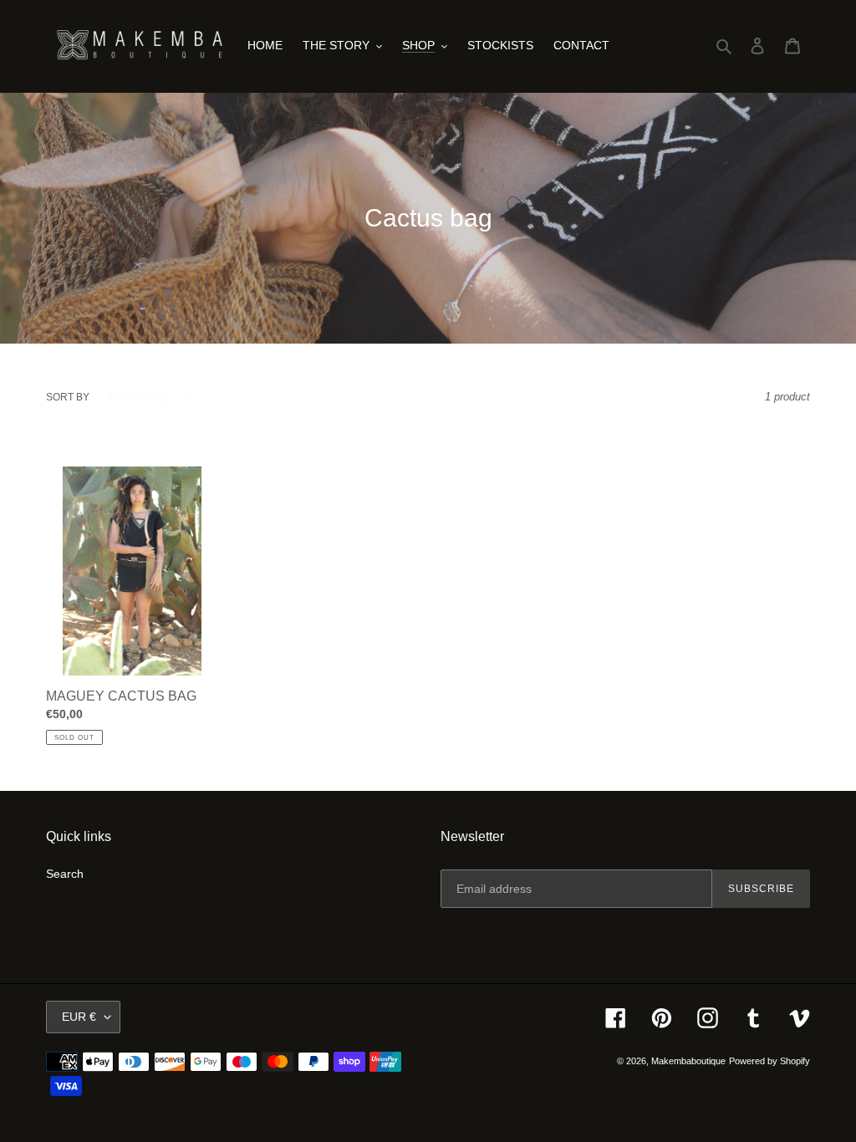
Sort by (67, 397)
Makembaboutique (688, 1061)
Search (65, 873)
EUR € (79, 1016)
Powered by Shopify (769, 1061)
